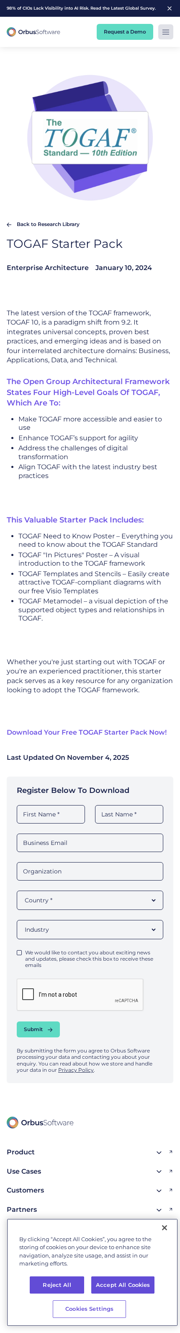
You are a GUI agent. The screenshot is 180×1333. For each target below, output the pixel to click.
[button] (165, 31)
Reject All (57, 1284)
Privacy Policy (76, 1070)
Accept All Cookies (123, 1284)
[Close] (164, 1228)
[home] (33, 31)
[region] (92, 1272)
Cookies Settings (89, 1308)
